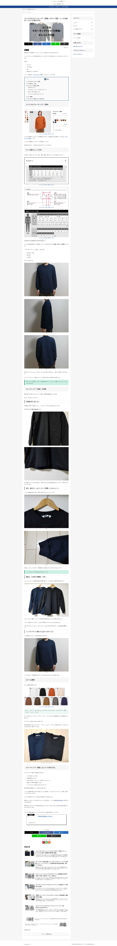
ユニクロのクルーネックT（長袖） (34, 81)
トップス (27, 49)
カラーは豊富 (29, 96)
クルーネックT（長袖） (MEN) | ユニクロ (46, 133)
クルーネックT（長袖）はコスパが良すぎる (35, 98)
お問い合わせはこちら (78, 46)
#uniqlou (60, 800)
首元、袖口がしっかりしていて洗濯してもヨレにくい (37, 89)
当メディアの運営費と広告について (29, 9)
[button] (64, 44)
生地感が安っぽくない (32, 87)
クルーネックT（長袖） (38, 74)
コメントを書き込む (46, 934)
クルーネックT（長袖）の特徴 (33, 85)
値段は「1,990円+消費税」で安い (34, 91)
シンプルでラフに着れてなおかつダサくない (36, 94)
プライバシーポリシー (78, 54)
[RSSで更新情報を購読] (49, 842)
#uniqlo (56, 800)
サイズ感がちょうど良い (32, 83)
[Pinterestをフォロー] (43, 842)
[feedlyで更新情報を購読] (46, 842)
